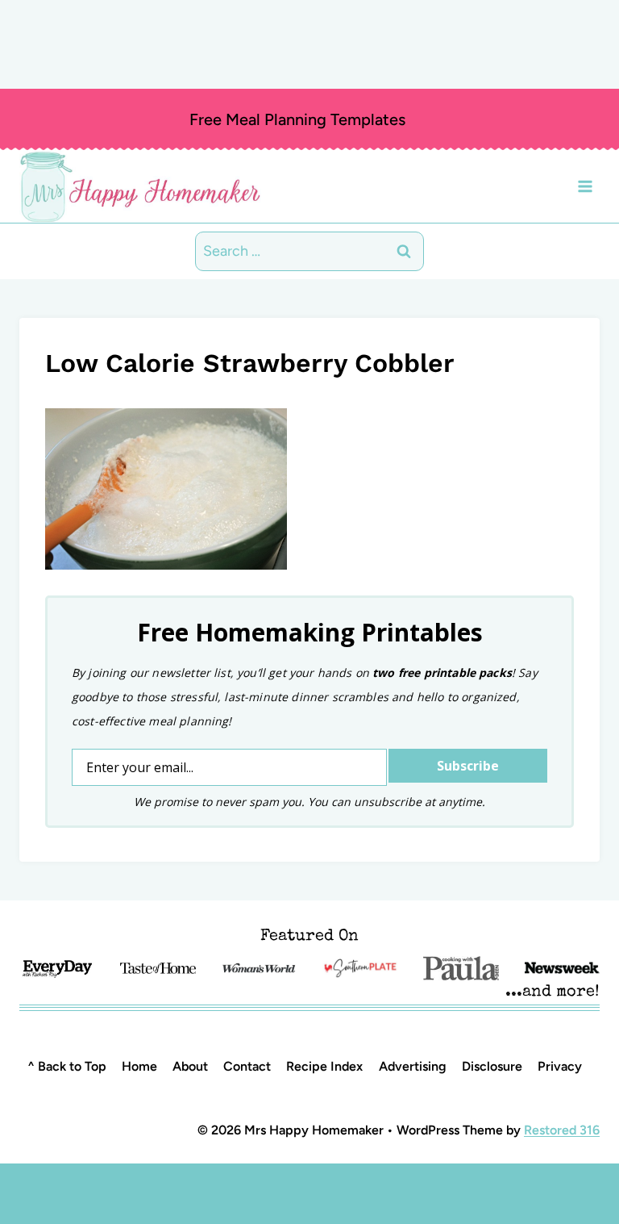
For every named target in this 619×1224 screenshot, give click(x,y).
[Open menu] (585, 185)
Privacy (560, 1066)
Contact (247, 1066)
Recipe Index (324, 1066)
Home (139, 1066)
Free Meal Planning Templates (297, 119)
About (190, 1066)
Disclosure (492, 1066)
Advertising (413, 1066)
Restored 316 (562, 1130)
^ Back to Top (66, 1066)
